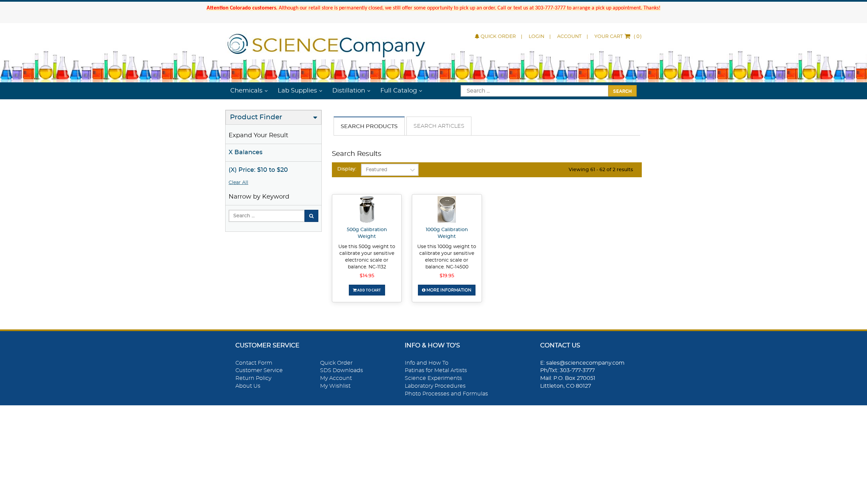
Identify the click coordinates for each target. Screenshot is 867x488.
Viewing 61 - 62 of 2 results (601, 169)
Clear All (238, 182)
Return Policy (253, 378)
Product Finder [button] (256, 117)
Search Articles (439, 126)
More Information (448, 290)
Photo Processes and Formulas (446, 393)
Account (569, 36)
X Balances (245, 152)
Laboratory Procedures (435, 386)
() (618, 36)
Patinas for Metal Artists (436, 370)
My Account (336, 378)
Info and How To (426, 363)
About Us (247, 386)
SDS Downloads (341, 370)
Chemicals (246, 91)
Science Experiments (433, 378)
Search (622, 90)
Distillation (348, 91)
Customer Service (259, 370)
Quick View (366, 210)
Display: (346, 169)
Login (536, 36)
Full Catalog (398, 91)
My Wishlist (335, 386)
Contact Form (253, 363)
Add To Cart (369, 289)
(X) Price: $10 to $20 (258, 170)
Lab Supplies (297, 91)
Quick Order (498, 36)
